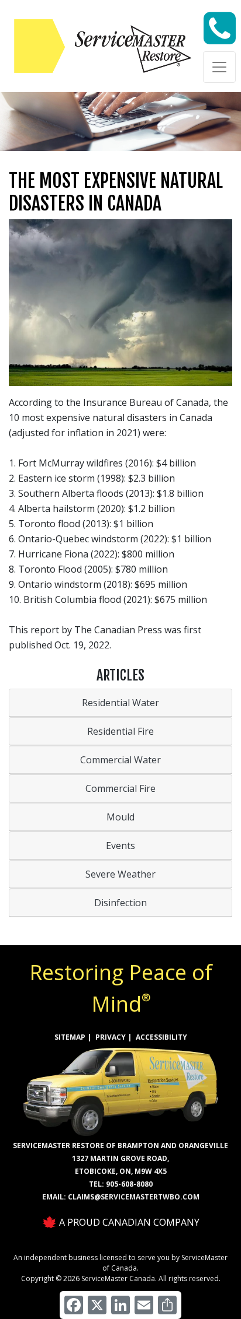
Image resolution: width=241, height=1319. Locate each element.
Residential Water (120, 702)
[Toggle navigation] (219, 67)
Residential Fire (120, 731)
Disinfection (120, 902)
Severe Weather (120, 874)
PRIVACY (110, 1037)
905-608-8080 (129, 1184)
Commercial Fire (120, 788)
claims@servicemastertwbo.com (133, 1197)
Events (120, 845)
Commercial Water (120, 759)
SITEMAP (69, 1037)
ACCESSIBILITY (161, 1037)
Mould (120, 817)
